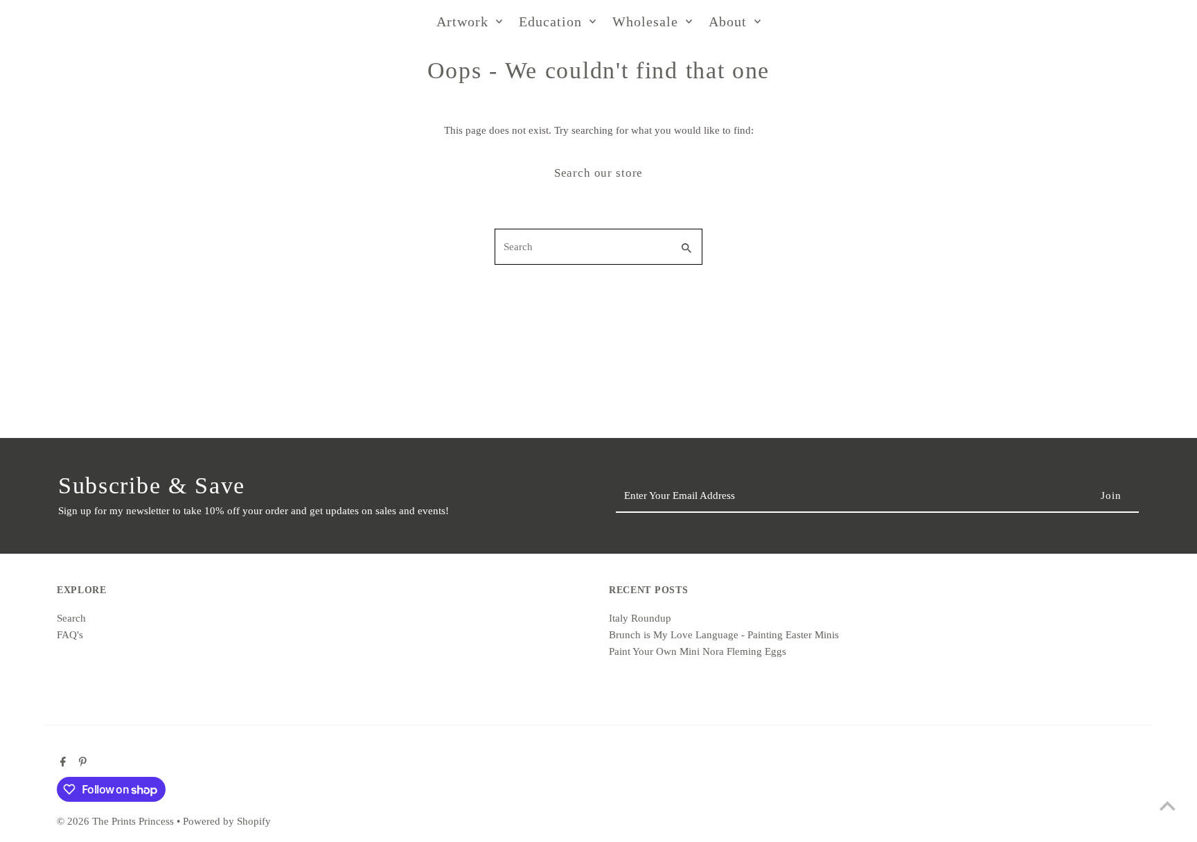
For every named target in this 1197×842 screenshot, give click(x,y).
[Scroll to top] (1167, 805)
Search (71, 618)
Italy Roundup (640, 618)
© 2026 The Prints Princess (117, 821)
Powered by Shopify (227, 821)
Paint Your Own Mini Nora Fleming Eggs (697, 651)
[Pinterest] (81, 763)
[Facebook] (61, 763)
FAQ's (70, 634)
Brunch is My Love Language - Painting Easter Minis (724, 634)
